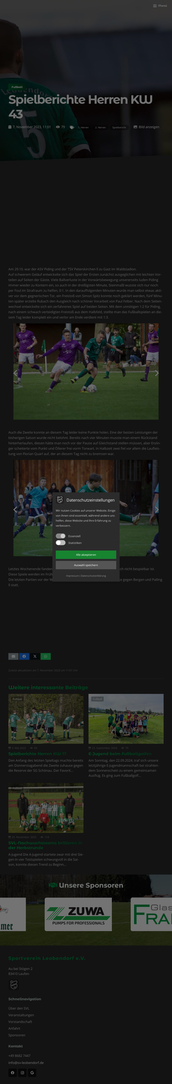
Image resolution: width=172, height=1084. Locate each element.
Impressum (72, 575)
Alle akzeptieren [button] (86, 555)
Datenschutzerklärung (93, 575)
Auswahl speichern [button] (86, 565)
